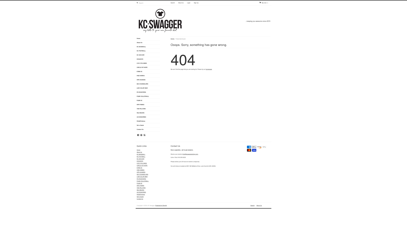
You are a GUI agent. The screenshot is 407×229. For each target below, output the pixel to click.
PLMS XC (139, 100)
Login (188, 3)
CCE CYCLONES (142, 63)
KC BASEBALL (141, 47)
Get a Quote (140, 125)
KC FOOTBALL (141, 51)
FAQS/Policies (141, 121)
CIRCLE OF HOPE (142, 67)
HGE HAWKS (141, 76)
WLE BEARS (140, 113)
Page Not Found (180, 39)
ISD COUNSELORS (142, 84)
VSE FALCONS (141, 109)
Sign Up (196, 3)
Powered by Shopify (161, 205)
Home (138, 38)
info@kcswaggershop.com (190, 154)
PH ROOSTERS (141, 92)
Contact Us (140, 129)
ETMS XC (139, 71)
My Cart (265, 3)
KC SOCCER (140, 55)
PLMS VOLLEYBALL (143, 96)
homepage (209, 69)
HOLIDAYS (140, 59)
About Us (181, 3)
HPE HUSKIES (141, 80)
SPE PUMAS (140, 104)
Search (173, 3)
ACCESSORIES (141, 117)
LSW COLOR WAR (142, 88)
